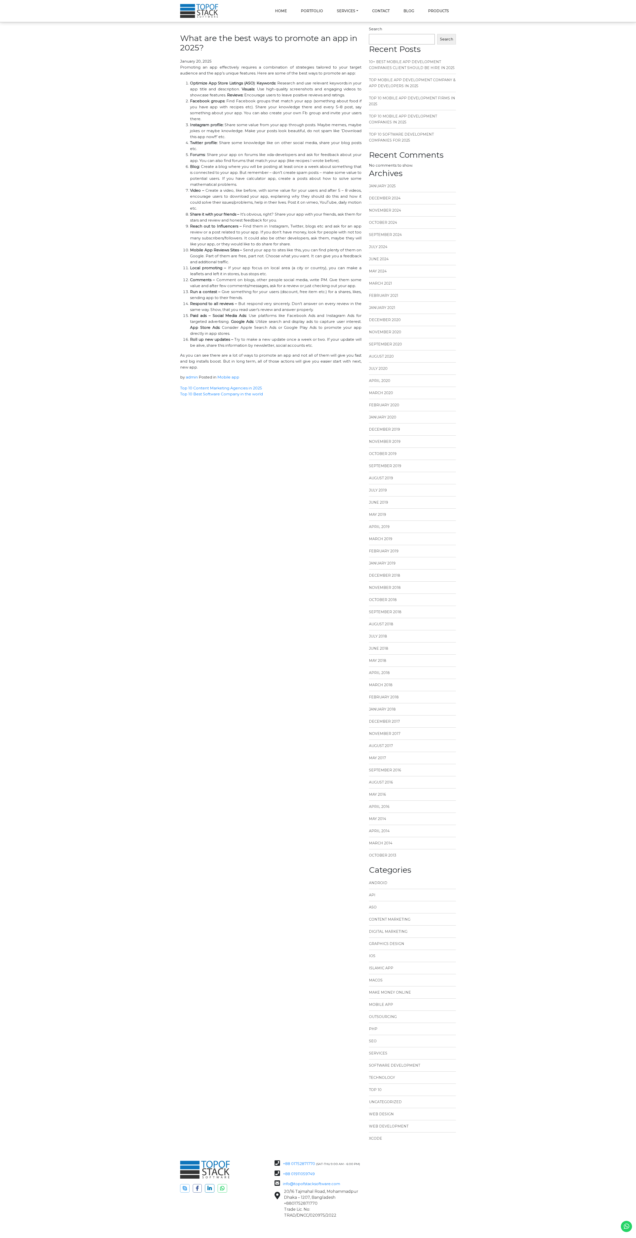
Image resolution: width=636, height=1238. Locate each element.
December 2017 (384, 721)
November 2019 (384, 441)
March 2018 (381, 685)
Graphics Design (386, 943)
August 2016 (381, 782)
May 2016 (377, 794)
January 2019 (382, 563)
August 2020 (381, 356)
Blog (408, 11)
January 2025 (382, 186)
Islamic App (381, 968)
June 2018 (378, 648)
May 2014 (377, 819)
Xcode (375, 1138)
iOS (372, 956)
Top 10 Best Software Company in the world (221, 394)
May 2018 (377, 660)
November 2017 (384, 733)
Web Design (381, 1114)
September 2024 (385, 234)
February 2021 (383, 295)
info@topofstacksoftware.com (311, 1183)
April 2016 (379, 806)
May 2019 (377, 514)
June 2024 (379, 259)
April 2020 (379, 380)
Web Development (388, 1126)
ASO (373, 907)
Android (378, 883)
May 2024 (378, 271)
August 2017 (381, 746)
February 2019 (383, 551)
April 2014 (379, 831)
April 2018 (379, 673)
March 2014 (380, 843)
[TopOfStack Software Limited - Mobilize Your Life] (199, 11)
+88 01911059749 (299, 1173)
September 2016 (385, 770)
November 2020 (385, 332)
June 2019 (378, 502)
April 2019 (379, 527)
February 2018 (384, 697)
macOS (376, 980)
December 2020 (385, 320)
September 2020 (385, 344)
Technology (382, 1077)
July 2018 (378, 636)
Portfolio (312, 11)
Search (375, 29)
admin (192, 377)
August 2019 (381, 478)
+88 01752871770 (299, 1163)
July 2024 (378, 247)
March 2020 (381, 393)
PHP (373, 1029)
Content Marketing (389, 919)
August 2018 (381, 624)
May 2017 (377, 758)
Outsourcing (383, 1016)
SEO (373, 1041)
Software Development (394, 1065)
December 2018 (384, 575)
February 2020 (384, 405)
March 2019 (380, 539)
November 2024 (385, 210)
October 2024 (383, 222)
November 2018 (385, 587)
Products (438, 11)
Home (281, 11)
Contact (381, 11)
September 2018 (385, 612)
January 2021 (382, 307)
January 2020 (382, 417)
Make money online (390, 992)
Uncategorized (385, 1102)
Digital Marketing (388, 931)
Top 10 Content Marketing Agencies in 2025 (221, 388)
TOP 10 (375, 1090)
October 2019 (383, 453)
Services (346, 11)
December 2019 (384, 429)
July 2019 (378, 490)
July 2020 (378, 368)
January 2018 (382, 709)
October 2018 (383, 600)
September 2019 (385, 466)
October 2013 (382, 855)
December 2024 (384, 198)
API (372, 895)
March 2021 (380, 283)
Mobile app (228, 377)
